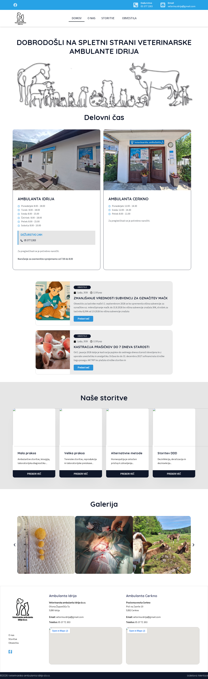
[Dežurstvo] (135, 5)
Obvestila (129, 18)
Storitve (108, 18)
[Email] (163, 5)
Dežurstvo (146, 3)
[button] (82, 287)
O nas (91, 18)
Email (171, 3)
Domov (76, 18)
